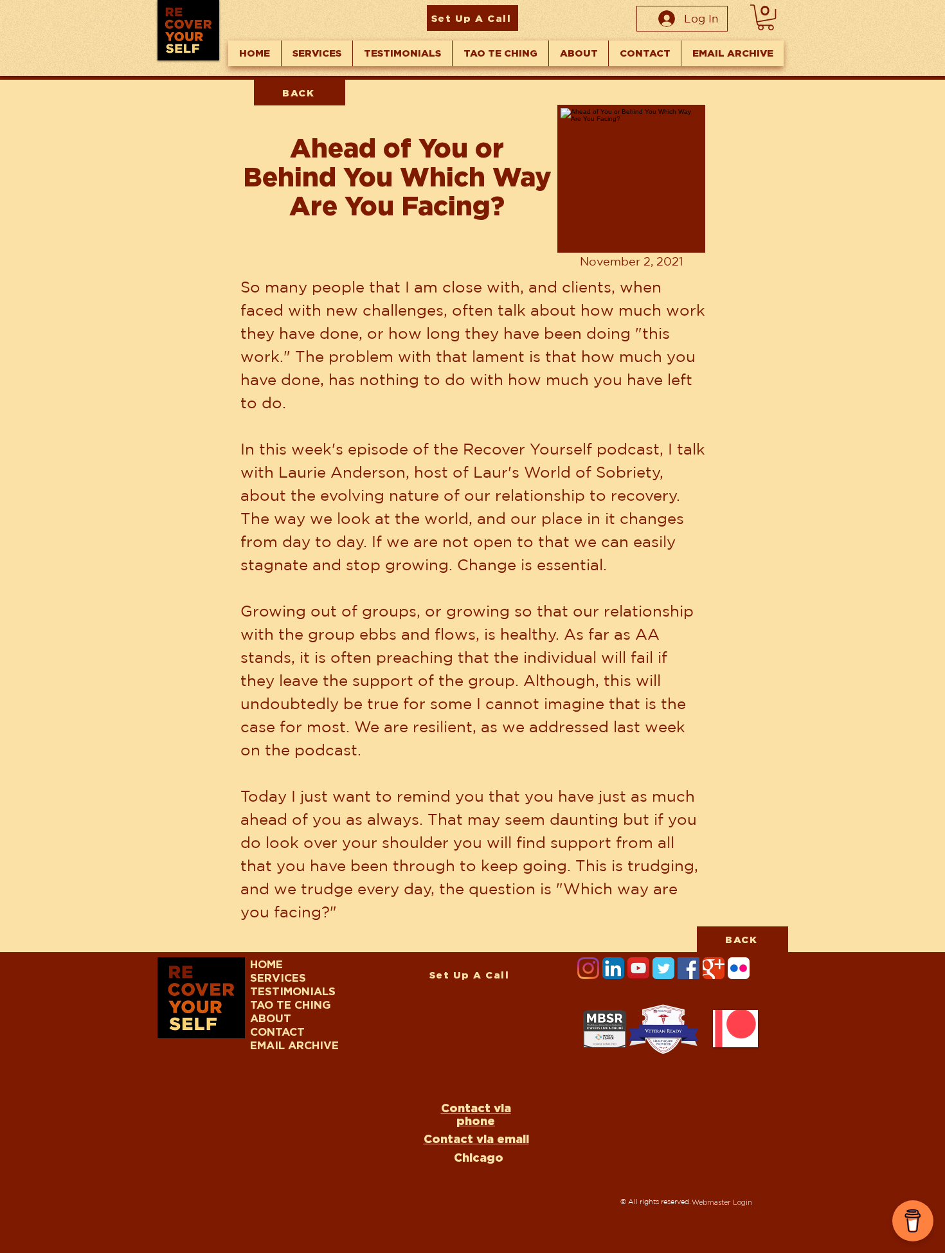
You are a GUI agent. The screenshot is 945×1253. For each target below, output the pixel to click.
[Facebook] (688, 968)
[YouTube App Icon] (638, 968)
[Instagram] (588, 968)
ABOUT (270, 1018)
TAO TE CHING (290, 1004)
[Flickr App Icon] (739, 968)
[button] (765, 17)
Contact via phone (476, 1114)
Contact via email (476, 1138)
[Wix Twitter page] (663, 968)
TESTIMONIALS (293, 991)
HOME (266, 964)
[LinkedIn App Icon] (613, 968)
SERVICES (278, 977)
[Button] (630, 181)
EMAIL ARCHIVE (294, 1045)
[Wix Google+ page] (713, 968)
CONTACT (277, 1031)
